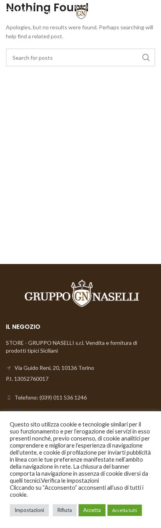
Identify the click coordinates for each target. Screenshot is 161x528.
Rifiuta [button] (64, 510)
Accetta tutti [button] (124, 510)
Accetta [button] (92, 510)
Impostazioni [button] (29, 510)
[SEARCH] (146, 57)
